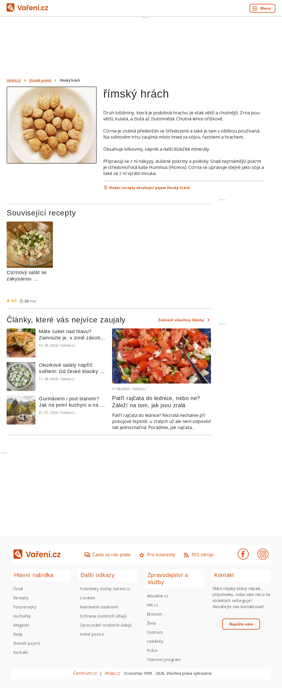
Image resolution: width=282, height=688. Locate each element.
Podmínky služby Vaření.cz (105, 588)
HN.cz (152, 605)
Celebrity (155, 641)
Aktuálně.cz (157, 595)
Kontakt (20, 652)
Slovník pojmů (40, 80)
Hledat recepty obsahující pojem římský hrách (149, 187)
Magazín (21, 625)
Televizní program (164, 659)
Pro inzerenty (161, 555)
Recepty (20, 597)
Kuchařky (22, 616)
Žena (151, 623)
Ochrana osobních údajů (103, 616)
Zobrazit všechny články (181, 320)
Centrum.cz (85, 673)
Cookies (87, 597)
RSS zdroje (202, 555)
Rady (18, 634)
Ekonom (154, 614)
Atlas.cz (112, 673)
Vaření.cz (14, 80)
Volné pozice (92, 634)
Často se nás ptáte (111, 555)
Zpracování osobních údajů (106, 625)
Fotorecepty (24, 606)
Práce (152, 650)
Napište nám (241, 624)
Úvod (18, 588)
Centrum (155, 632)
